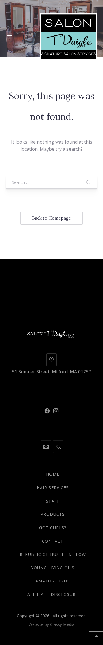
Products (53, 514)
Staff (53, 501)
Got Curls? (52, 527)
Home (52, 474)
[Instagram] (56, 411)
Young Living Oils (52, 567)
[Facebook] (47, 411)
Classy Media (62, 624)
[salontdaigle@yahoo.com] (46, 446)
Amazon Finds (52, 581)
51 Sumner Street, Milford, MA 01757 (51, 372)
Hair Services (53, 487)
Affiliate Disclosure (52, 594)
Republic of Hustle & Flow (53, 554)
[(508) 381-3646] (58, 446)
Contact (52, 541)
